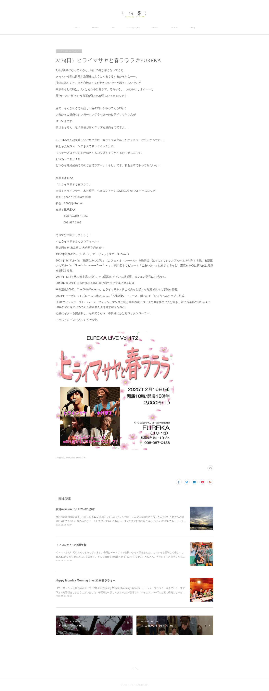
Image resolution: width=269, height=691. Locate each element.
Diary (192, 27)
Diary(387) (60, 457)
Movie (155, 27)
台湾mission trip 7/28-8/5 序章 (75, 509)
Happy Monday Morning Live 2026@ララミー (85, 580)
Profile (95, 27)
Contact (174, 27)
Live (112, 27)
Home (77, 27)
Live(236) (70, 457)
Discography (133, 27)
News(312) (80, 457)
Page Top (134, 669)
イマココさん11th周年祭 (71, 545)
